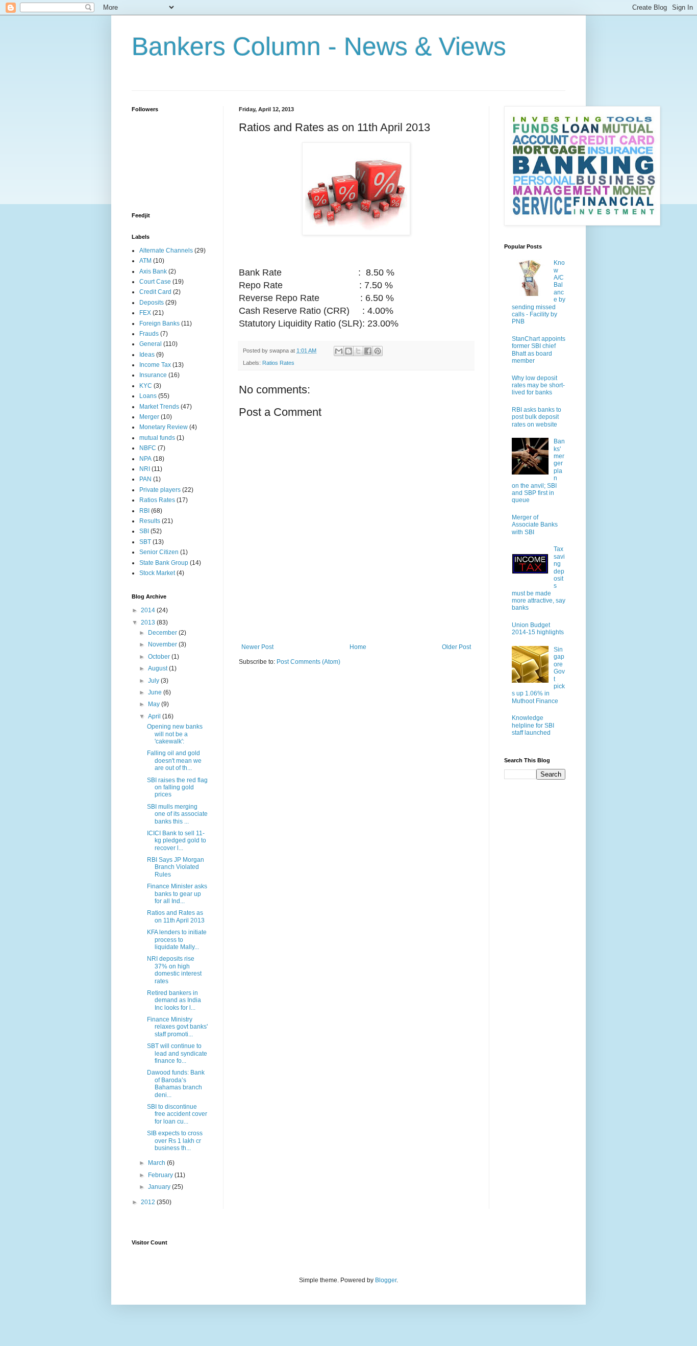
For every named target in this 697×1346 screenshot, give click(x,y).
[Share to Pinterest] (377, 351)
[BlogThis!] (348, 351)
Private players (160, 489)
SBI (144, 531)
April (155, 716)
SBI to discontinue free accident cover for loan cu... (177, 1114)
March (157, 1162)
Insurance (153, 375)
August (158, 668)
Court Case (155, 281)
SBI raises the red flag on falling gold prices (177, 788)
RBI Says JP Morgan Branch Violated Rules (175, 867)
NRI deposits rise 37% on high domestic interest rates (174, 969)
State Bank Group (163, 562)
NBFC (147, 448)
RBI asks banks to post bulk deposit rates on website (536, 417)
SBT (145, 541)
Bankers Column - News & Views (319, 46)
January (160, 1186)
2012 (149, 1202)
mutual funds (157, 437)
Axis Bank (153, 271)
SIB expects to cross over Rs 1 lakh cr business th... (175, 1141)
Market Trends (159, 406)
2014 (149, 610)
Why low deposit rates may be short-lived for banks (538, 385)
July (154, 680)
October (159, 656)
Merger (149, 416)
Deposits (151, 302)
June (155, 692)
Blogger (385, 1280)
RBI (144, 510)
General (150, 343)
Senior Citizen (159, 552)
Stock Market (157, 573)
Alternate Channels (166, 250)
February (161, 1175)
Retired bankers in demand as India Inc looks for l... (174, 1000)
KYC (145, 385)
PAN (145, 479)
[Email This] (339, 351)
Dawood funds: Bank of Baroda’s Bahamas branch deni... (176, 1083)
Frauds (149, 333)
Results (149, 521)
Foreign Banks (159, 323)
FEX (145, 312)
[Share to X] (358, 351)
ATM (145, 260)
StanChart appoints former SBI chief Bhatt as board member (538, 349)
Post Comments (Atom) (308, 661)
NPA (145, 458)
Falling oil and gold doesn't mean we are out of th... (174, 760)
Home (358, 647)
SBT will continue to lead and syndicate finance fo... (177, 1053)
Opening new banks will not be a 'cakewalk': (175, 734)
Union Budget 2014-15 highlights (538, 628)
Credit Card (155, 291)
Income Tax (155, 364)
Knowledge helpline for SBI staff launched (533, 725)
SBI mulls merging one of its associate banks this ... (177, 814)
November (163, 644)
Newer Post (257, 647)
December (163, 632)
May (154, 704)
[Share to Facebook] (368, 351)
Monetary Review (163, 427)
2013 (149, 622)
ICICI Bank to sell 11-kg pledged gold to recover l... (176, 841)
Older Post (456, 647)
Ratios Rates (278, 363)
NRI (144, 468)
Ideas (147, 354)
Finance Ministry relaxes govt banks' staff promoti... (177, 1027)
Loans (148, 396)
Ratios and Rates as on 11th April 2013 (176, 916)
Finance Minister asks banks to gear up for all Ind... (177, 894)
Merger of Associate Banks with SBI (535, 525)
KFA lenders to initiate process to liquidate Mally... (177, 940)
